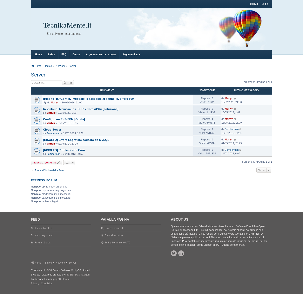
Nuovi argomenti (44, 235)
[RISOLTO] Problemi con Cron (64, 150)
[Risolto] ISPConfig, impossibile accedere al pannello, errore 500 (88, 98)
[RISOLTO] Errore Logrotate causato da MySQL (76, 139)
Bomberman (53, 133)
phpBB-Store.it (61, 279)
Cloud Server (52, 129)
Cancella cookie (114, 235)
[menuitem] (35, 283)
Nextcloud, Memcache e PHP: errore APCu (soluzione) (81, 109)
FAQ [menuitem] (63, 54)
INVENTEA (71, 274)
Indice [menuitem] (51, 54)
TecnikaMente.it (67, 25)
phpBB (46, 270)
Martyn (55, 102)
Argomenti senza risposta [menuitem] (101, 54)
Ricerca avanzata (114, 228)
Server (38, 75)
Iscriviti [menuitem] (254, 3)
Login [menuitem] (265, 3)
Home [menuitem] (38, 54)
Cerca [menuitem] (76, 54)
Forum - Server (43, 242)
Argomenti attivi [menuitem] (131, 54)
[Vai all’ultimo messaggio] (235, 98)
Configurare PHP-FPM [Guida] (64, 119)
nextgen (85, 274)
